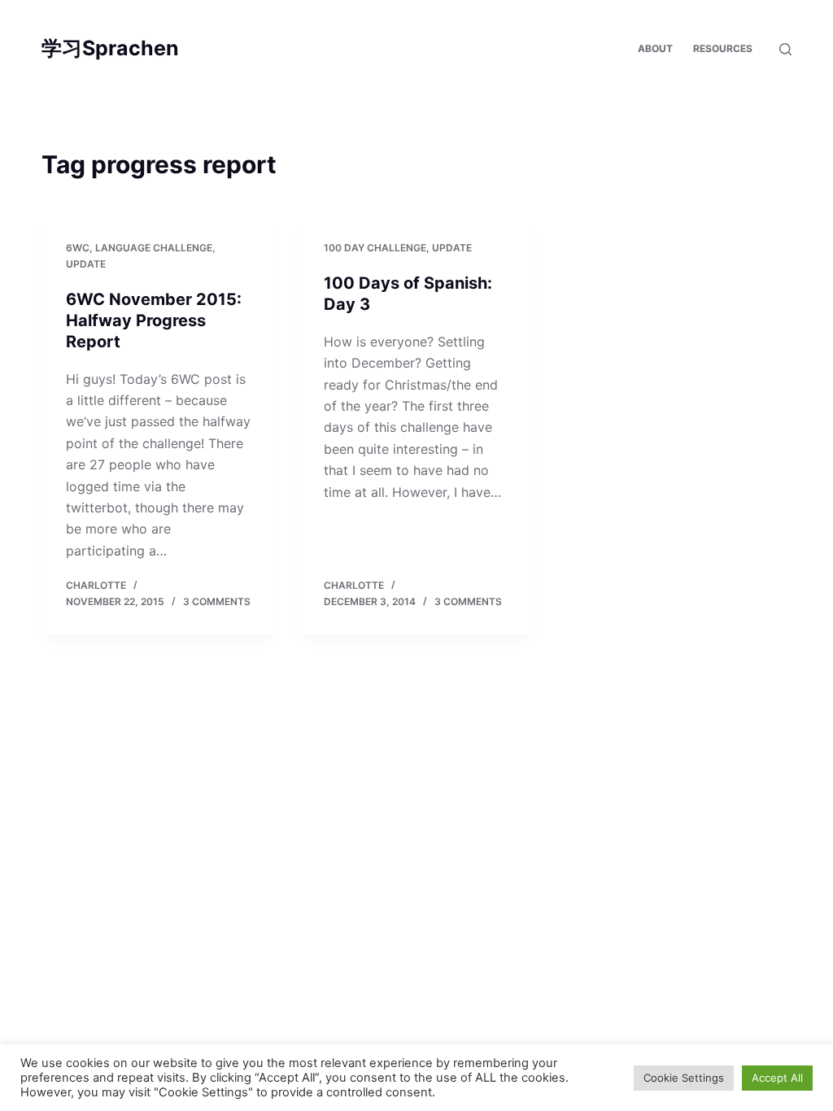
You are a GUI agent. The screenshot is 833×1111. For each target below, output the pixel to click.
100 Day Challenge (375, 248)
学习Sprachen (110, 48)
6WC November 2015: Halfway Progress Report (154, 320)
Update (86, 264)
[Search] (785, 49)
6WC (77, 248)
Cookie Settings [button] (683, 1077)
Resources (722, 48)
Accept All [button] (777, 1077)
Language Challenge (153, 248)
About (655, 48)
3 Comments (217, 601)
